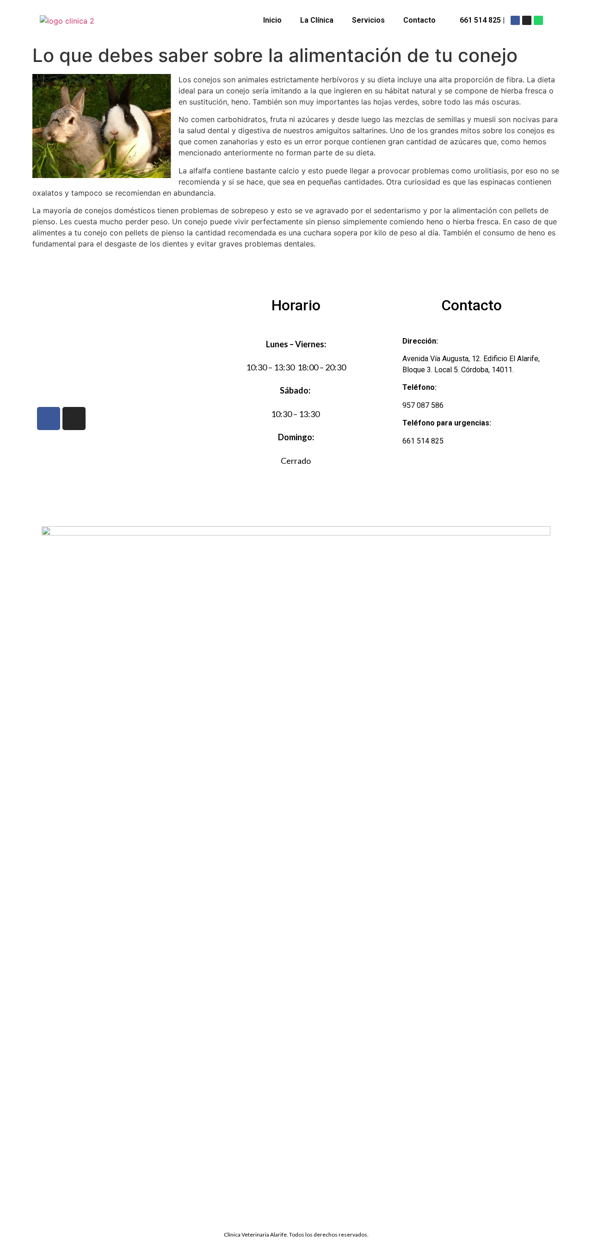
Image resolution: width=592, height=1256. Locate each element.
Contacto (419, 20)
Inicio (272, 20)
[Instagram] (526, 20)
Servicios (368, 20)
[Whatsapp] (538, 20)
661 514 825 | (482, 20)
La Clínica (316, 20)
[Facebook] (515, 20)
